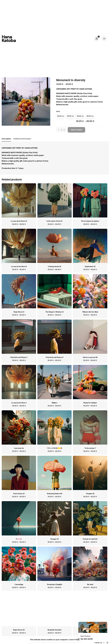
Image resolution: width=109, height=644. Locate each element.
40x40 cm (90, 116)
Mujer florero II (19, 312)
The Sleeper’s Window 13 (55, 312)
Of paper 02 (90, 493)
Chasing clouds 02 (54, 266)
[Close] (79, 639)
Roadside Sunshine (55, 630)
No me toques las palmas (90, 221)
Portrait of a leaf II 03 (90, 539)
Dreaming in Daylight (54, 584)
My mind (90, 584)
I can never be (19, 448)
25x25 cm (70, 116)
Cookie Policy (73, 640)
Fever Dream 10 (18, 493)
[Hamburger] (104, 39)
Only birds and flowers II (54, 357)
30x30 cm (80, 116)
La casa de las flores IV (19, 221)
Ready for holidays (90, 403)
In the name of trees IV (54, 221)
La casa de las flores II (19, 266)
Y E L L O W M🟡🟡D (54, 448)
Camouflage (19, 584)
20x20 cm (60, 116)
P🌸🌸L (19, 539)
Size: (58, 111)
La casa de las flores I (19, 403)
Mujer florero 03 (18, 630)
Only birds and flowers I (18, 357)
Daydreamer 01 (90, 266)
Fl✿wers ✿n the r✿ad (90, 312)
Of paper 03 (54, 539)
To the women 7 (90, 448)
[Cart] (97, 39)
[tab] (6, 138)
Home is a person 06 (90, 357)
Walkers (54, 403)
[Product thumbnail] (19, 200)
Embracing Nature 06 (54, 493)
